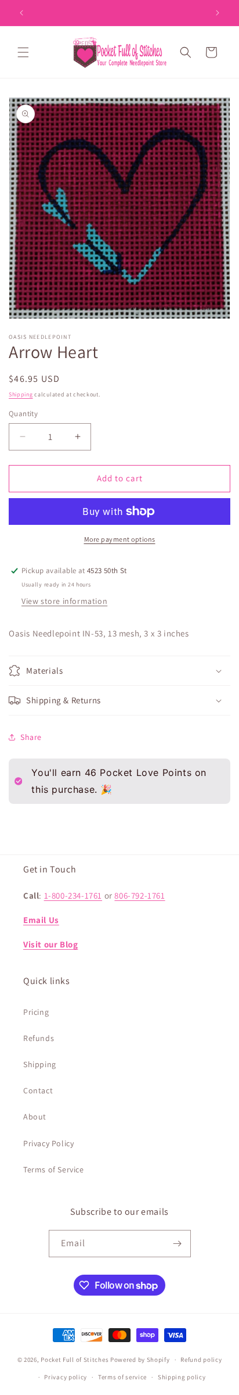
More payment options (119, 539)
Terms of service (122, 1377)
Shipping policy (182, 1377)
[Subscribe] (177, 1243)
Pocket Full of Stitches (74, 1359)
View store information (64, 601)
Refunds (38, 1038)
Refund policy (201, 1359)
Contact (38, 1090)
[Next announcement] (217, 13)
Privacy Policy (48, 1143)
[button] (23, 52)
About (34, 1116)
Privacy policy (65, 1377)
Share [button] (31, 737)
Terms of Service (53, 1169)
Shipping (21, 394)
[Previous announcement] (21, 13)
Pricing (36, 1012)
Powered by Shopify (140, 1359)
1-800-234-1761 (73, 895)
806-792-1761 (139, 895)
